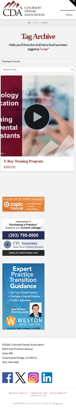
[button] (72, 3)
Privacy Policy (18, 393)
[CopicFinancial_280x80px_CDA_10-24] (23, 204)
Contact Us (38, 395)
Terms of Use (39, 393)
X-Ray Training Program (23, 161)
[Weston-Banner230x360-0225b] (23, 296)
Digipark (58, 403)
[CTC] (23, 237)
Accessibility (58, 393)
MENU (69, 14)
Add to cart (39, 150)
